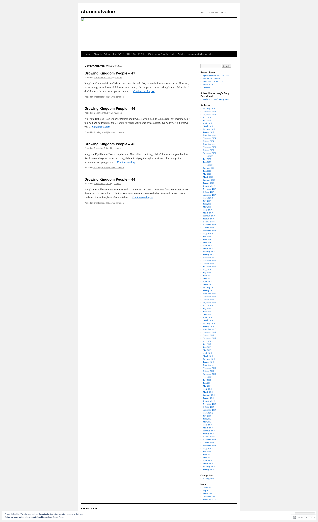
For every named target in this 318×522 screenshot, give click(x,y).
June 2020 (207, 171)
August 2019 (208, 197)
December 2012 (209, 436)
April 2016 (207, 317)
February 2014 (209, 394)
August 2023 (208, 156)
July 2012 (207, 451)
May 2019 (207, 206)
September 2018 (209, 230)
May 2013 (207, 421)
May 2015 (207, 350)
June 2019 (207, 203)
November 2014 (209, 368)
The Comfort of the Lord (213, 81)
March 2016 (208, 320)
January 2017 (208, 290)
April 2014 (207, 388)
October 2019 (208, 191)
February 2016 (209, 323)
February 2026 (209, 108)
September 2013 (209, 409)
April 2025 (207, 123)
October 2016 (208, 299)
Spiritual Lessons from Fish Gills (216, 75)
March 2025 (208, 126)
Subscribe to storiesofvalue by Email (214, 99)
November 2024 (209, 138)
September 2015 (209, 338)
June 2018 (207, 239)
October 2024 (208, 141)
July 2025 (207, 120)
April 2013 (207, 424)
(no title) (206, 87)
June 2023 (207, 162)
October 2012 (208, 442)
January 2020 (208, 182)
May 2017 (207, 278)
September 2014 (209, 374)
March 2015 (208, 356)
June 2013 (207, 418)
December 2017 (209, 257)
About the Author (102, 54)
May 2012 (207, 457)
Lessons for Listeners (211, 78)
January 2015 (208, 362)
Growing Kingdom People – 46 (109, 108)
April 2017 (207, 281)
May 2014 (207, 385)
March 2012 (208, 463)
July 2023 (207, 159)
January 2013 (208, 433)
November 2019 (209, 188)
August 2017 (208, 269)
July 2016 (207, 308)
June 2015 (207, 347)
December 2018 (209, 221)
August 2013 (208, 412)
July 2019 (207, 200)
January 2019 (208, 218)
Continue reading (144, 91)
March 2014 (208, 391)
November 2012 (209, 439)
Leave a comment (116, 96)
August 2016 (208, 305)
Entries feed (207, 493)
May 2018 (207, 242)
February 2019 (209, 215)
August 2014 (208, 377)
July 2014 (207, 380)
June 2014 (207, 383)
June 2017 (207, 275)
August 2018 (208, 233)
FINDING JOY (209, 84)
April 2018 (207, 245)
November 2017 (209, 260)
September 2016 (209, 302)
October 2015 (208, 335)
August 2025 (208, 117)
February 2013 (209, 430)
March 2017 (208, 284)
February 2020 (209, 179)
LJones (118, 77)
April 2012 (207, 460)
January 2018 (208, 254)
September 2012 (209, 445)
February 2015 (209, 359)
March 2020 (208, 176)
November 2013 (209, 403)
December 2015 (209, 329)
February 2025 (209, 129)
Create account (208, 487)
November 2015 (209, 332)
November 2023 (209, 147)
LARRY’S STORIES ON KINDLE (129, 54)
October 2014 (208, 371)
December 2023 (209, 144)
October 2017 (208, 263)
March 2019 (208, 212)
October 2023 (208, 150)
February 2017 (209, 287)
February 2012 (209, 466)
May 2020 (207, 174)
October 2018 (208, 227)
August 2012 (208, 448)
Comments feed (209, 496)
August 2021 (208, 165)
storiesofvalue (98, 11)
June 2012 (207, 454)
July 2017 (207, 272)
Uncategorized (100, 96)
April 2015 (207, 353)
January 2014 (208, 397)
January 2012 (208, 469)
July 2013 (207, 415)
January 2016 (208, 326)
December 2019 (209, 185)
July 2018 (207, 236)
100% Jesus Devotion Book (161, 54)
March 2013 (208, 427)
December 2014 (209, 365)
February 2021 (209, 168)
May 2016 (207, 314)
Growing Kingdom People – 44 (109, 179)
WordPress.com (209, 499)
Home (87, 54)
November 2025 (209, 111)
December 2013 (209, 400)
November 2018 (209, 224)
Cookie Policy (58, 517)
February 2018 (209, 251)
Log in (205, 490)
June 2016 (207, 311)
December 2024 (209, 135)
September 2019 (209, 194)
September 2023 (209, 153)
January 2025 (208, 132)
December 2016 (209, 293)
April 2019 (207, 209)
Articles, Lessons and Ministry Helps (195, 54)
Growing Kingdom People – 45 (109, 143)
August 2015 (208, 341)
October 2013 (208, 406)
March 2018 (208, 248)
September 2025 (209, 114)
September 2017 (209, 266)
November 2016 (209, 296)
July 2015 (207, 344)
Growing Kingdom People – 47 (109, 72)
